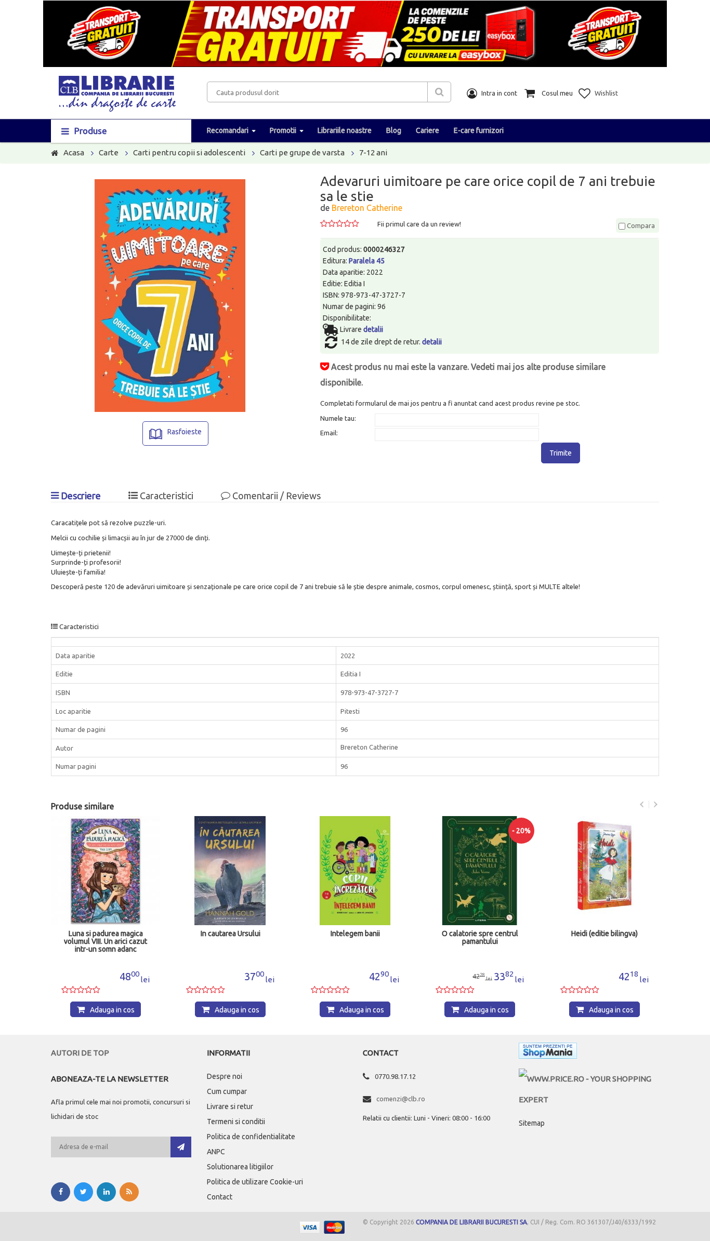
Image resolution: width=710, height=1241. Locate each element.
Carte (109, 152)
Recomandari (227, 130)
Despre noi (224, 1076)
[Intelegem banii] (355, 870)
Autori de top (80, 1052)
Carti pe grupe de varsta (302, 152)
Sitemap (532, 1123)
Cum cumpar (227, 1091)
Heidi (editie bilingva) (604, 934)
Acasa (73, 152)
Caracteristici (165, 495)
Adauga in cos (112, 1010)
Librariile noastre (345, 130)
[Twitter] (83, 1192)
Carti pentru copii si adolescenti (189, 152)
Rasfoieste (184, 432)
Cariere (427, 130)
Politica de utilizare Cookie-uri (255, 1182)
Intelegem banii (355, 934)
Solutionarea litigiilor (240, 1167)
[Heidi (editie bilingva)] (604, 870)
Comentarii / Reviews (275, 495)
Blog (393, 130)
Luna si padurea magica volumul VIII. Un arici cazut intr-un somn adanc (105, 941)
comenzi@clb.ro (400, 1098)
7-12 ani (373, 152)
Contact (219, 1197)
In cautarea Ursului (230, 934)
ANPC (216, 1151)
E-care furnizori (479, 130)
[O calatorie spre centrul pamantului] (479, 870)
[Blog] (129, 1192)
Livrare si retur (230, 1106)
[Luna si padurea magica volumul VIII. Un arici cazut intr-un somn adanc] (105, 870)
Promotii (283, 130)
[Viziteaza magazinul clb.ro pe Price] (589, 1078)
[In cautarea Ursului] (230, 870)
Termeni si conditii (236, 1121)
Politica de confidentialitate (251, 1136)
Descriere (80, 495)
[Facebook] (60, 1192)
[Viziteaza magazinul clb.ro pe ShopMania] (548, 1052)
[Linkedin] (106, 1192)
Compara (640, 225)
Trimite (560, 453)
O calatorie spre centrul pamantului (480, 937)
